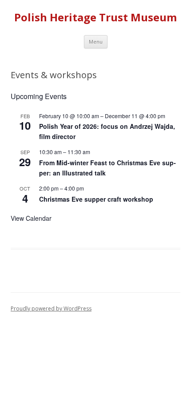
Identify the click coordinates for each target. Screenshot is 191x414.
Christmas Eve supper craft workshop (96, 199)
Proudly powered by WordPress (51, 308)
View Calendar (31, 218)
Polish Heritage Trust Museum (95, 17)
